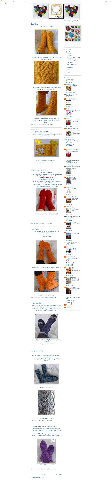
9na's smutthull (70, 144)
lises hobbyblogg (70, 300)
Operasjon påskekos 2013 (40, 132)
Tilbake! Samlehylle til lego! (75, 209)
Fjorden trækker (70, 81)
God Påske (34, 24)
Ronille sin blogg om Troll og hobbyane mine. (73, 217)
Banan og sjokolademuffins (76, 269)
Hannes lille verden (70, 84)
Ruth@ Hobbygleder (70, 177)
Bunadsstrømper (76, 224)
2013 (67, 52)
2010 (67, 72)
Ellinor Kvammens (47, 435)
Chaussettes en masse (71, 163)
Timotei (67, 109)
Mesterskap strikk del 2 (74, 179)
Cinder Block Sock (37, 351)
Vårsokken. (68, 219)
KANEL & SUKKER (70, 287)
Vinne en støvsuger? (74, 249)
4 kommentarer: (49, 124)
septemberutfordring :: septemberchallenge (76, 133)
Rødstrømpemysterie (38, 170)
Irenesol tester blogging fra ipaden (72, 258)
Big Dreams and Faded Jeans (76, 120)
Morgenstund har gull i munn (76, 289)
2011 (67, 70)
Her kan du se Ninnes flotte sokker (46, 183)
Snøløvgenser (75, 151)
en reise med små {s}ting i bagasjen (72, 129)
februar (69, 67)
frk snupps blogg (70, 140)
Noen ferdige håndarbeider (75, 198)
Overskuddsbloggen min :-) (71, 21)
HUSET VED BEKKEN (71, 277)
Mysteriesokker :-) (37, 303)
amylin (67, 119)
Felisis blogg (69, 303)
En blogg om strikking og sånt (72, 149)
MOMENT (68, 307)
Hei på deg (74, 188)
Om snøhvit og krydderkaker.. (75, 279)
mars (68, 54)
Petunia (68, 232)
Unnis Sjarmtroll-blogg (71, 99)
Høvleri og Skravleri (71, 305)
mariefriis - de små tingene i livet (73, 166)
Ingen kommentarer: (51, 297)
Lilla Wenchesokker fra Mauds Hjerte (44, 426)
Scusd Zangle (69, 145)
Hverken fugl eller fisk (71, 94)
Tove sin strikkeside (71, 222)
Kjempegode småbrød (74, 86)
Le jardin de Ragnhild (71, 242)
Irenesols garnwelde (71, 257)
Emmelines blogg (70, 247)
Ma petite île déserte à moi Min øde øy (72, 160)
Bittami (33, 305)
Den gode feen (69, 187)
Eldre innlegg (59, 474)
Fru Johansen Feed (70, 263)
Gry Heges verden (70, 268)
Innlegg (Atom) (40, 478)
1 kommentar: (49, 162)
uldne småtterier (70, 95)
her (48, 295)
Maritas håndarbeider (71, 197)
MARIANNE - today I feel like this (73, 297)
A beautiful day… (75, 234)
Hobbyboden (48, 134)
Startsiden (43, 474)
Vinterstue (74, 168)
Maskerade (35, 229)
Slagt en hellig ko (70, 80)
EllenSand (68, 207)
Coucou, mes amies (70, 243)
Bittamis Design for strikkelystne (48, 309)
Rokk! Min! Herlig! (70, 264)
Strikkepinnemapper (76, 110)
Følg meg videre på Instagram (73, 141)
